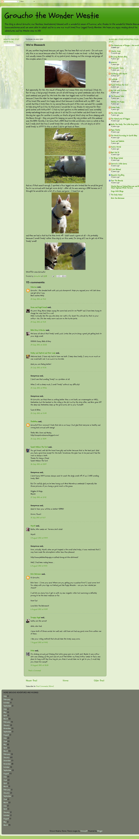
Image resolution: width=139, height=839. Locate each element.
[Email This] (57, 276)
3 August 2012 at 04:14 (39, 538)
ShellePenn (34, 421)
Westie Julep (116, 51)
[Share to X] (61, 276)
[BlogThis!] (59, 276)
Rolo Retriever (36, 574)
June (5, 741)
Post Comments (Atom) (45, 686)
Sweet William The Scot (39, 447)
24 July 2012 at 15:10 (38, 322)
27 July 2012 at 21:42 (38, 497)
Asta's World (116, 147)
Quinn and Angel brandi (39, 307)
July (5, 696)
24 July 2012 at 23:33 (39, 345)
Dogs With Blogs (117, 191)
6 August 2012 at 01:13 (39, 566)
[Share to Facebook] (63, 276)
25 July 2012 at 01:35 (38, 367)
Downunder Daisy (117, 68)
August (6, 735)
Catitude (114, 79)
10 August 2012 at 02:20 (39, 665)
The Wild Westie (117, 113)
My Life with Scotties (119, 90)
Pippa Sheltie (115, 130)
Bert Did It (115, 152)
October (6, 702)
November (7, 728)
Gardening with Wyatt (119, 73)
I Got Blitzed (116, 169)
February (7, 699)
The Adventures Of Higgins (120, 118)
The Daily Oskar (117, 194)
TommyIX (83, 831)
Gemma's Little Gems (119, 163)
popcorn (114, 62)
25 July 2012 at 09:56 (39, 388)
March (6, 719)
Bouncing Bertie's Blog (119, 56)
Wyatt (33, 526)
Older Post (99, 680)
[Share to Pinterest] (65, 276)
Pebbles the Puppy (117, 102)
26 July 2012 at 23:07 (39, 464)
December (7, 760)
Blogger (100, 831)
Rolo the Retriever (117, 198)
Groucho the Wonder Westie (52, 15)
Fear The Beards (117, 180)
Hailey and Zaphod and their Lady (43, 353)
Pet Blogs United (117, 158)
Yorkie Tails (115, 107)
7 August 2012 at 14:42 (39, 642)
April (5, 715)
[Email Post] (53, 276)
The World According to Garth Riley (124, 135)
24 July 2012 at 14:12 (38, 299)
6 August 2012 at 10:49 (39, 609)
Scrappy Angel (35, 617)
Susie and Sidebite (117, 141)
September (7, 706)
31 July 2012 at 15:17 (38, 517)
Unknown (34, 287)
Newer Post (31, 680)
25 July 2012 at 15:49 (38, 413)
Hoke (32, 650)
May (5, 712)
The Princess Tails (117, 96)
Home (65, 680)
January (6, 725)
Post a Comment (35, 670)
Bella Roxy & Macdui (38, 330)
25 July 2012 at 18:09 (38, 439)
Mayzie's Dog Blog (117, 175)
